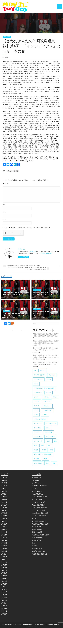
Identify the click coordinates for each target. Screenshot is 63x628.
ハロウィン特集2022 (40, 419)
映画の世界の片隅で (37, 537)
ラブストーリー (50, 436)
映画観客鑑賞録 (7, 36)
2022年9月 (4, 597)
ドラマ (36, 414)
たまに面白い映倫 (37, 499)
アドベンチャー (38, 379)
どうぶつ (42, 370)
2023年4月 (4, 578)
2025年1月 (4, 521)
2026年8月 (4, 477)
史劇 (35, 445)
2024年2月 (4, 551)
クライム (46, 397)
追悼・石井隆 (38, 463)
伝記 (48, 441)
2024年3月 (4, 548)
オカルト (48, 392)
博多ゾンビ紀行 (36, 526)
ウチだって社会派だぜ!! (38, 505)
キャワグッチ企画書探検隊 (39, 507)
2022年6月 (4, 605)
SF (35, 370)
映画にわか (33, 251)
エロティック (38, 392)
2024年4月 (4, 545)
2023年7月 (4, 570)
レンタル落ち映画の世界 (39, 521)
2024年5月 (4, 543)
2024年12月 (4, 524)
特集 (33, 543)
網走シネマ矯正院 (37, 548)
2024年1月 (4, 554)
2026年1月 (4, 488)
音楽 (54, 463)
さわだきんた (5, 297)
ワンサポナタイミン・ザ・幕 (40, 524)
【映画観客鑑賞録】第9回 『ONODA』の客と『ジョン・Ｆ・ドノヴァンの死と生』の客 (46, 313)
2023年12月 (4, 556)
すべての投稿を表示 (23, 257)
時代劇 (44, 450)
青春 (47, 463)
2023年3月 (4, 581)
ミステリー (37, 432)
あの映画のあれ (36, 483)
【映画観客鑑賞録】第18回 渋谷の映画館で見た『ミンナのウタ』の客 (15, 293)
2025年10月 (4, 496)
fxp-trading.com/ (52, 336)
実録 (42, 445)
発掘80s (34, 545)
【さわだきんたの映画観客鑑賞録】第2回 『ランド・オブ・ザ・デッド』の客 (15, 314)
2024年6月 (4, 540)
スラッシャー (47, 406)
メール (4, 212)
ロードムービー (38, 441)
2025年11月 (4, 494)
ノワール (44, 414)
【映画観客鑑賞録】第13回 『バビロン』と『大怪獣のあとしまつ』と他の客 (46, 293)
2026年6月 (4, 480)
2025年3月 (4, 515)
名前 (4, 204)
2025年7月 (4, 505)
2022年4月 (4, 611)
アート (36, 384)
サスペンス (47, 401)
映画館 (16, 171)
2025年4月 (4, 513)
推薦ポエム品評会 (37, 532)
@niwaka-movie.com (46, 253)
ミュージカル (38, 436)
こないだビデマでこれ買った (40, 496)
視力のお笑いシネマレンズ (39, 554)
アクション (52, 375)
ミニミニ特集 (48, 432)
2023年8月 (4, 567)
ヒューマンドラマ (51, 423)
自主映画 (36, 459)
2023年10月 (4, 562)
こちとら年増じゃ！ (37, 494)
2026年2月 (4, 485)
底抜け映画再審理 (37, 529)
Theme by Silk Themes (33, 626)
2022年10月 (4, 595)
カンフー (36, 397)
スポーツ (36, 406)
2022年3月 (4, 614)
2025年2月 (4, 518)
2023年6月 (4, 573)
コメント (5, 183)
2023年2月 (4, 584)
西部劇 (45, 459)
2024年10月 (4, 529)
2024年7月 (4, 537)
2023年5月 (4, 575)
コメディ (36, 401)
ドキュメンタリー (47, 410)
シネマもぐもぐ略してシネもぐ (40, 513)
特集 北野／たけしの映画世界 (42, 454)
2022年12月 (4, 589)
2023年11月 (4, 559)
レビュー (34, 518)
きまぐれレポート (37, 491)
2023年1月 (4, 586)
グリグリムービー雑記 (38, 510)
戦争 (49, 445)
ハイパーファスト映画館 (39, 515)
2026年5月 (4, 483)
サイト (4, 219)
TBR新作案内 (35, 480)
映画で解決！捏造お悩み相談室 (40, 535)
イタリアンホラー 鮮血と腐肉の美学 (44, 388)
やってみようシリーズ (38, 502)
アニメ (49, 379)
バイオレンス (38, 423)
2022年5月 (4, 608)
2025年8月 (4, 502)
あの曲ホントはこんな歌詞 (39, 485)
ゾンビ (36, 410)
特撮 (51, 450)
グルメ (55, 397)
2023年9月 (4, 565)
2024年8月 (4, 535)
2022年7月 (4, 603)
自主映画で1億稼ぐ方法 (38, 551)
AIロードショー (36, 477)
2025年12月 (4, 491)
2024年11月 (4, 526)
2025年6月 (4, 507)
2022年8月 (4, 600)
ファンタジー (38, 428)
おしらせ (34, 488)
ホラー (9, 171)
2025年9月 (4, 499)
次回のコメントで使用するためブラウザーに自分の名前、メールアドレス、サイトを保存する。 (28, 227)
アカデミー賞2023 (39, 375)
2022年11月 (4, 592)
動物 (55, 441)
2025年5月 (4, 510)
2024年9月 (4, 532)
